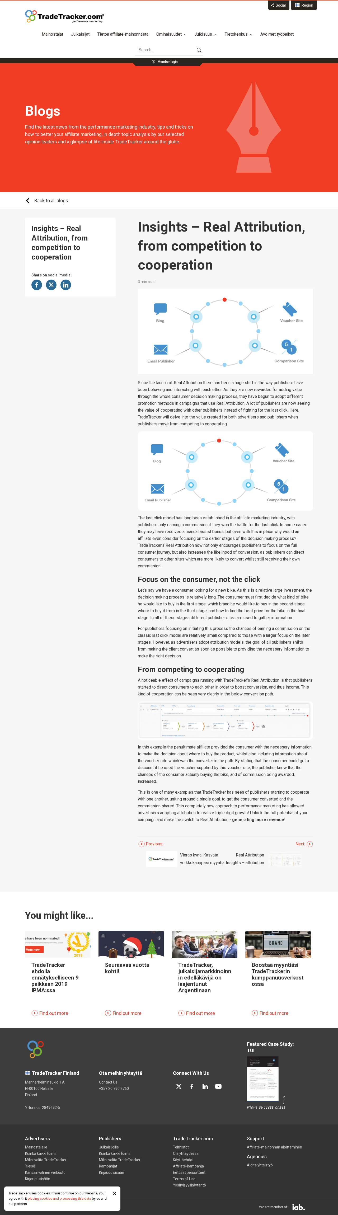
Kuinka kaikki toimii (40, 1153)
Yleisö (30, 1166)
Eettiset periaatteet (189, 1172)
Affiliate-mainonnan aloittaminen (274, 1147)
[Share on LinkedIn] (65, 285)
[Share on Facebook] (36, 285)
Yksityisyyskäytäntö (189, 1185)
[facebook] (192, 1086)
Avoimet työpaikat (277, 34)
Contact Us (108, 1082)
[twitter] (179, 1086)
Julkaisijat (80, 34)
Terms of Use (184, 1179)
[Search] (199, 49)
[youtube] (218, 1086)
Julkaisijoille (109, 1147)
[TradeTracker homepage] (64, 16)
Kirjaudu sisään (37, 1179)
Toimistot (181, 1147)
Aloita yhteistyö (260, 1165)
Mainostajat (52, 34)
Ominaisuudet (169, 34)
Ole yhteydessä (186, 1153)
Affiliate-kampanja (188, 1166)
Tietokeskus (236, 34)
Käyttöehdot (183, 1160)
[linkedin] (205, 1086)
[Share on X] (51, 285)
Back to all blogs (51, 200)
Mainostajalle (36, 1147)
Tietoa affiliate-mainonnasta (122, 34)
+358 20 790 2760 (114, 1088)
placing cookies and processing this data (59, 1198)
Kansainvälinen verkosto (45, 1172)
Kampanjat (108, 1166)
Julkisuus (203, 34)
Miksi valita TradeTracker (46, 1160)
